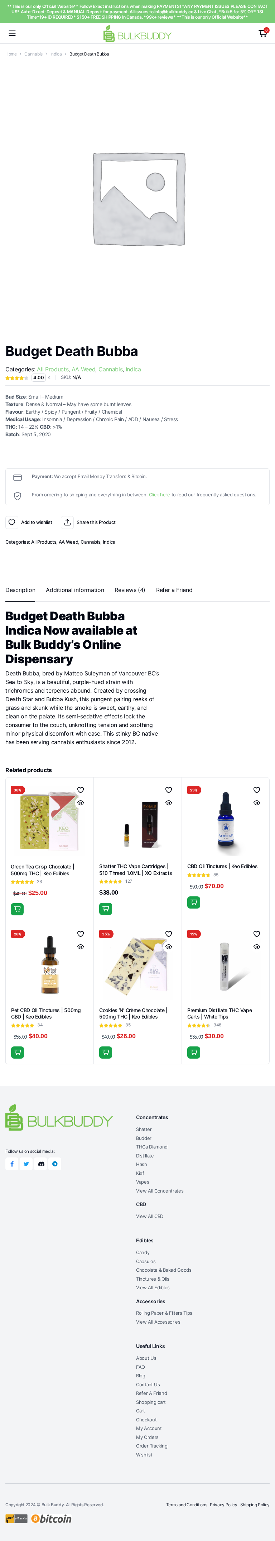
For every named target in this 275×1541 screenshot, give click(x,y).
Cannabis (33, 54)
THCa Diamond (152, 1147)
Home (11, 54)
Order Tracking (152, 1446)
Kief (140, 1173)
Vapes (142, 1182)
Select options (105, 909)
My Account (149, 1428)
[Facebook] (11, 1163)
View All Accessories (158, 1322)
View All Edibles (153, 1287)
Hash (141, 1164)
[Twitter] (26, 1163)
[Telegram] (54, 1163)
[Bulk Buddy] (137, 33)
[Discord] (40, 1163)
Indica (56, 54)
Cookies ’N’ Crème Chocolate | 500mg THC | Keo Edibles (133, 1013)
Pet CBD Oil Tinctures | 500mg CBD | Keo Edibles (46, 1013)
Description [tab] (20, 589)
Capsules (145, 1261)
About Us (146, 1358)
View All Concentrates (159, 1191)
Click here (159, 494)
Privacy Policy (223, 1504)
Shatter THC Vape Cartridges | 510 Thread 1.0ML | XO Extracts (135, 869)
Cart (140, 1411)
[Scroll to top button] (263, 1509)
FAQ (140, 1367)
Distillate (145, 1156)
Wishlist (144, 1455)
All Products (52, 369)
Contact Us (148, 1384)
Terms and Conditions (186, 1504)
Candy (142, 1252)
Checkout (146, 1419)
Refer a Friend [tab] (174, 589)
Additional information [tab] (75, 589)
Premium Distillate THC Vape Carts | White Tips (219, 1013)
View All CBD (149, 1216)
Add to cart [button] (17, 909)
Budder (143, 1138)
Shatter (144, 1129)
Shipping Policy (255, 1504)
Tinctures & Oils (152, 1279)
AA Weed (84, 369)
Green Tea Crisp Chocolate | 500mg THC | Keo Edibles (42, 869)
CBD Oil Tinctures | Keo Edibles (222, 866)
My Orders (147, 1437)
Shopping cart (151, 1402)
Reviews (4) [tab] (130, 589)
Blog (140, 1375)
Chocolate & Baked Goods (164, 1270)
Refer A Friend (151, 1393)
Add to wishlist (11, 522)
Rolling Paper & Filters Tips (164, 1313)
